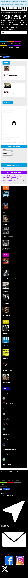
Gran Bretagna (6, 177)
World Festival (18, 43)
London (5, 27)
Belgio (13, 177)
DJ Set (5, 254)
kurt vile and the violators (11, 75)
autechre (6, 92)
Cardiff (3, 29)
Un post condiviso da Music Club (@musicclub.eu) (14, 142)
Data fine (5, 153)
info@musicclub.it (5, 554)
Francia (16, 176)
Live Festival (10, 43)
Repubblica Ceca (11, 180)
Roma (10, 20)
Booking (17, 47)
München (23, 25)
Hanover (23, 20)
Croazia (5, 182)
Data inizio (5, 149)
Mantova (13, 27)
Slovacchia (20, 180)
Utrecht (11, 22)
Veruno (15, 20)
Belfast (23, 27)
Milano (3, 20)
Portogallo (5, 176)
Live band (10, 39)
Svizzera (19, 179)
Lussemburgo (6, 179)
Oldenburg (12, 29)
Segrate (9, 25)
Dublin (3, 22)
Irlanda (20, 176)
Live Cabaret (10, 47)
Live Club (6, 321)
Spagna (11, 176)
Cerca (6, 159)
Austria (4, 180)
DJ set (18, 39)
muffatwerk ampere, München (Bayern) (12, 77)
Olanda (17, 177)
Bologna (16, 25)
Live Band (5, 188)
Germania (13, 179)
